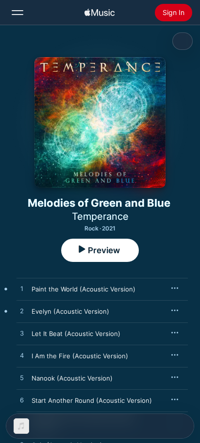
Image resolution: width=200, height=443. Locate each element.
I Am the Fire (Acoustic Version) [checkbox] (80, 356)
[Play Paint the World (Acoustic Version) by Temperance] (22, 289)
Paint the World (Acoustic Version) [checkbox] (83, 289)
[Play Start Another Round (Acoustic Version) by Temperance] (22, 400)
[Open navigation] (17, 12)
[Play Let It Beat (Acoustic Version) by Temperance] (22, 333)
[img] (99, 12)
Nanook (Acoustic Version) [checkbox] (72, 378)
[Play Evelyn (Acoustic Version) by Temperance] (22, 311)
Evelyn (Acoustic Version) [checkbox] (70, 311)
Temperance (100, 216)
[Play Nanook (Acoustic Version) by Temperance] (22, 378)
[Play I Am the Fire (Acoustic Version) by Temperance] (22, 355)
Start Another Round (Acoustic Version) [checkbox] (92, 400)
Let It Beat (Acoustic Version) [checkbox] (76, 333)
